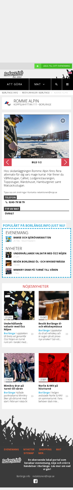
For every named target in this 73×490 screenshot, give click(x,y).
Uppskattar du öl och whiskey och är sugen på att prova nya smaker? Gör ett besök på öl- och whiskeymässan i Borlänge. (50, 335)
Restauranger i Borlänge (36, 92)
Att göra (14, 84)
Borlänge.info (10, 92)
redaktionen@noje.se (44, 476)
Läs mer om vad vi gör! (56, 467)
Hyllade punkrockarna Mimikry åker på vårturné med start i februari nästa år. (16, 397)
